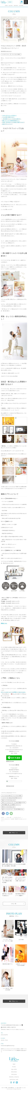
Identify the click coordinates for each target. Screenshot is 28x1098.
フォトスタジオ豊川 (17, 795)
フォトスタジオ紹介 (16, 54)
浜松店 (9, 2)
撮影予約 (21, 2)
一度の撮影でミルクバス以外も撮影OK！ (11, 118)
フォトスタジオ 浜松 (6, 795)
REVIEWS (16, 5)
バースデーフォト (5, 54)
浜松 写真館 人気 (5, 804)
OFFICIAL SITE (14, 1079)
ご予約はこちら (14, 832)
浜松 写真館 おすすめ (20, 802)
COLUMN (21, 5)
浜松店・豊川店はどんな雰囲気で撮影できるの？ (13, 122)
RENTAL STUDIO (14, 1077)
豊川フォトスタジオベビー (7, 809)
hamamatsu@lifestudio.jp (7, 1045)
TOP (14, 1064)
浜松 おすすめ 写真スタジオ (15, 797)
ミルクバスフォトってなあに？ (9, 115)
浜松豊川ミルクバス (15, 804)
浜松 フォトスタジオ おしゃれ (8, 800)
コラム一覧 (13, 903)
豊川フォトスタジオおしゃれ (8, 806)
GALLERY (11, 5)
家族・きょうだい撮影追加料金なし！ (11, 120)
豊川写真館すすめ (19, 809)
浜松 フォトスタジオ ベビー (8, 802)
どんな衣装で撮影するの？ (8, 117)
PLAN (6, 5)
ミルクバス (4, 797)
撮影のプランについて (7, 124)
